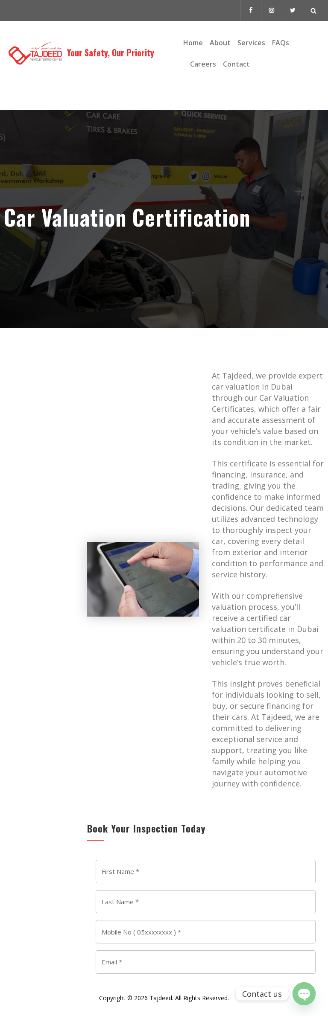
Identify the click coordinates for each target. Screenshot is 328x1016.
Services (251, 42)
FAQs (280, 42)
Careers (203, 64)
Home (193, 42)
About (220, 42)
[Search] (313, 10)
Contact (236, 64)
